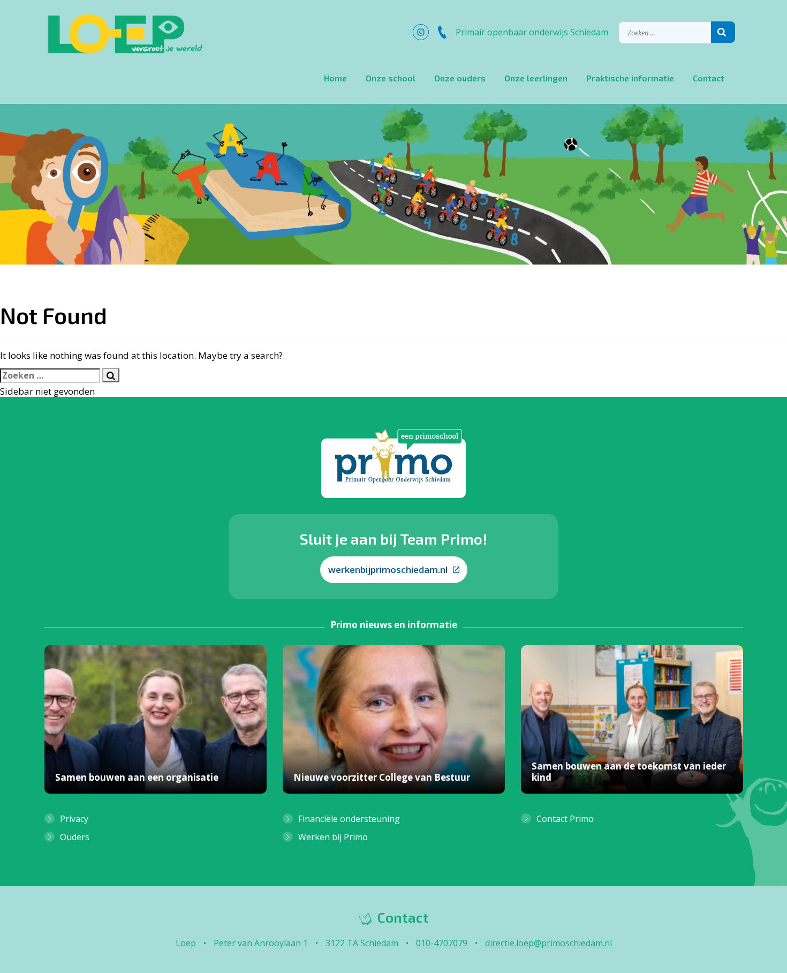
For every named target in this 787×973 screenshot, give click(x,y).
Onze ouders (460, 78)
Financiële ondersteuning (349, 819)
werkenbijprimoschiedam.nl (388, 569)
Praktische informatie (630, 78)
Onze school (390, 78)
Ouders (74, 837)
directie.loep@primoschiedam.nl (548, 943)
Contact (708, 78)
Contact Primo (565, 819)
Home (335, 78)
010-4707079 (441, 943)
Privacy (74, 819)
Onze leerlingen (535, 78)
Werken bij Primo (333, 837)
